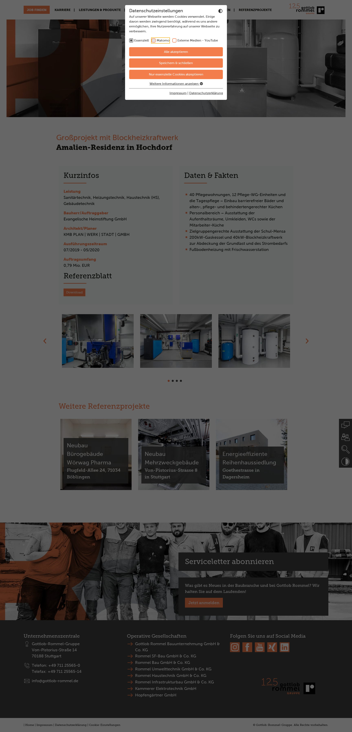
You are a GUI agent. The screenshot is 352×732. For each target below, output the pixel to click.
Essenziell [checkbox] (141, 40)
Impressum (178, 93)
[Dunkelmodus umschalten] (220, 11)
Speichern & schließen (176, 63)
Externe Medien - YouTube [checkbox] (197, 40)
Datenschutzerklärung (206, 93)
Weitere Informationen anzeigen (174, 83)
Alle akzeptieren (176, 51)
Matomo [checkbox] (163, 40)
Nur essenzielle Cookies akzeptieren (176, 74)
